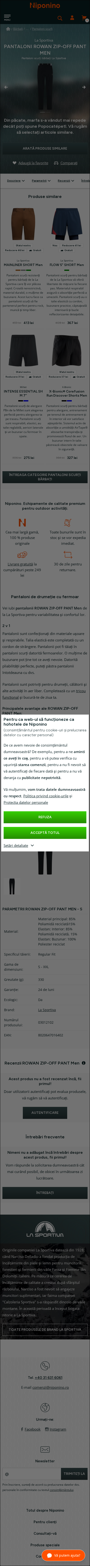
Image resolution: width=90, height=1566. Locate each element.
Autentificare (72, 18)
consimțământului (61, 1490)
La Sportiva (47, 1010)
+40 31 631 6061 (48, 1378)
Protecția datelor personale (26, 802)
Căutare (60, 18)
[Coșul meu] (84, 18)
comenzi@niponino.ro (50, 1387)
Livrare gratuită (20, 564)
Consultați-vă (45, 1533)
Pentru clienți (45, 1522)
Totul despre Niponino (45, 1510)
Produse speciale (45, 1545)
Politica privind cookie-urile (45, 796)
